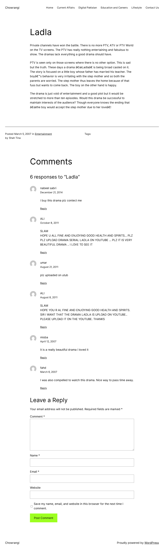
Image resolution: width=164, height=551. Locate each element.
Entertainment (43, 133)
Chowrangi (12, 7)
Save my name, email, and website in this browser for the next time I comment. (78, 506)
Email (34, 471)
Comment (37, 416)
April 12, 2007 (48, 341)
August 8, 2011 (48, 297)
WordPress (151, 542)
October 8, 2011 (49, 222)
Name (35, 455)
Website (35, 487)
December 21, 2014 (51, 192)
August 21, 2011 (49, 266)
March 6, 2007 (48, 371)
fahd (43, 367)
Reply (43, 208)
